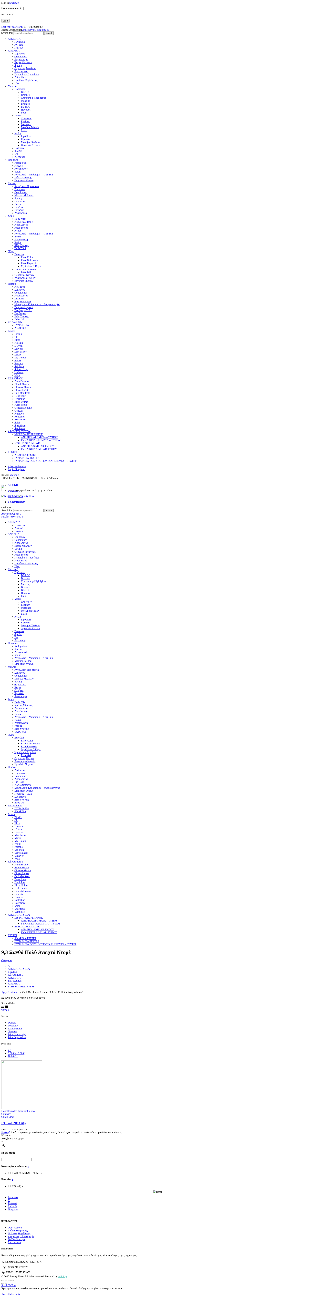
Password (7, 14)
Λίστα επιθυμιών (17, 466)
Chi (16, 336)
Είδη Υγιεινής (21, 245)
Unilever (18, 372)
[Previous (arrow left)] (2, 1283)
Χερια (17, 230)
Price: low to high (17, 1034)
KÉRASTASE (15, 378)
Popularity (13, 1025)
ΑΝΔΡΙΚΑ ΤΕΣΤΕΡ (25, 455)
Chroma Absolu (22, 387)
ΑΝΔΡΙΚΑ (14, 50)
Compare (6, 1114)
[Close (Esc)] (2, 1280)
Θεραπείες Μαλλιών (25, 68)
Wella (17, 375)
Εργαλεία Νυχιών (23, 280)
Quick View (7, 1116)
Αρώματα (19, 286)
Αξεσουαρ (19, 156)
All (9, 965)
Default (12, 1022)
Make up (25, 100)
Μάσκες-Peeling (23, 177)
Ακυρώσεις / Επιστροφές (21, 1236)
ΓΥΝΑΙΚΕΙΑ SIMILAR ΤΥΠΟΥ (39, 449)
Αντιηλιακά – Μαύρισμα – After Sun (33, 174)
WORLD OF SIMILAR (27, 443)
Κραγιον (25, 139)
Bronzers (25, 94)
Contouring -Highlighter (33, 97)
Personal (18, 363)
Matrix (17, 354)
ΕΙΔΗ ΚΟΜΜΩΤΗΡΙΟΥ (21, 986)
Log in (5, 21)
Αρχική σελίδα (9, 992)
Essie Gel (26, 272)
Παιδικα (12, 283)
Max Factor (20, 351)
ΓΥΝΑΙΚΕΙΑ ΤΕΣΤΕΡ (26, 457)
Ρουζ (23, 112)
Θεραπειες (19, 201)
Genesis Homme (23, 407)
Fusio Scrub (20, 404)
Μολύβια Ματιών (30, 127)
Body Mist (19, 218)
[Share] (6, 1280)
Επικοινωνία (14, 1242)
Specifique (19, 425)
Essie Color (27, 257)
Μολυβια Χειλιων (30, 142)
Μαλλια (12, 183)
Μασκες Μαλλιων (23, 195)
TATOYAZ (20, 248)
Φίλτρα (5, 1009)
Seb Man (19, 366)
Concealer (26, 118)
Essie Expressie (29, 263)
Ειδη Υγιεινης (21, 316)
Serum (17, 171)
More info (14, 1294)
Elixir (17, 339)
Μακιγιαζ (13, 86)
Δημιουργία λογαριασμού (35, 29)
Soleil (17, 422)
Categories (6, 960)
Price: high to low (17, 1037)
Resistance (19, 419)
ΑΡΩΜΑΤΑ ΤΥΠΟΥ (19, 431)
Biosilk (18, 334)
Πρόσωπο (19, 89)
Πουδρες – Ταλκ (23, 310)
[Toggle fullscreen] (9, 1280)
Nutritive (19, 413)
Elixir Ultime (21, 401)
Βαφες (17, 204)
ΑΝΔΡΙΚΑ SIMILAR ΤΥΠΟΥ (37, 446)
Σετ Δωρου (20, 313)
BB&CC (25, 92)
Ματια (17, 115)
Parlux (17, 360)
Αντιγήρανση (21, 168)
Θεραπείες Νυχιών (24, 275)
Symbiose (19, 428)
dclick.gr (62, 1276)
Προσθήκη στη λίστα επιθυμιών (18, 1111)
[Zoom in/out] (12, 1280)
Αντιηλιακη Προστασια (26, 186)
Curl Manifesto (22, 393)
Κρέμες (18, 165)
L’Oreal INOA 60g (13, 1123)
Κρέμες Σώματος (23, 221)
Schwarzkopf (21, 369)
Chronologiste (21, 390)
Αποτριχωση (21, 239)
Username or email (12, 8)
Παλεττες (19, 148)
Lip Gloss (26, 136)
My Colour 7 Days (31, 266)
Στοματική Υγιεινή (23, 180)
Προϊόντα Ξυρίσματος (26, 80)
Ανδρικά (18, 44)
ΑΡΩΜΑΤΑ (14, 38)
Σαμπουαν (19, 53)
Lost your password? (12, 26)
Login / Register (16, 469)
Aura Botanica (22, 381)
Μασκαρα (26, 124)
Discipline (19, 398)
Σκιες (24, 130)
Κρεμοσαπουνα (22, 301)
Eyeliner (25, 121)
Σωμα (11, 215)
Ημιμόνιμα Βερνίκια (25, 269)
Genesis (18, 410)
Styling (18, 65)
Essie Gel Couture (30, 260)
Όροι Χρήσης (15, 1227)
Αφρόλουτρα (21, 59)
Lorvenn (18, 348)
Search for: (7, 32)
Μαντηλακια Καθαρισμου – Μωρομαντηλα (37, 304)
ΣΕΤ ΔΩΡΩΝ (15, 322)
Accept (5, 1294)
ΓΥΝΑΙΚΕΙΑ (21, 325)
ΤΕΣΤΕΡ (12, 452)
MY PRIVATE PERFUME (28, 434)
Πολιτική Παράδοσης (19, 1233)
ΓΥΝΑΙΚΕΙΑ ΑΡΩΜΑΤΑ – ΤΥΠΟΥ (41, 440)
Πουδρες (25, 109)
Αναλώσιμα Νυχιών (24, 277)
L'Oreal (17, 1186)
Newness (12, 1031)
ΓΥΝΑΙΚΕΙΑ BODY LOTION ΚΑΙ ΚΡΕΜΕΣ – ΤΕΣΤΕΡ (45, 460)
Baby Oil (19, 319)
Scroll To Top (8, 1285)
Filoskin (18, 342)
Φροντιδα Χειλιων (30, 145)
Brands (11, 331)
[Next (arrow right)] (6, 1283)
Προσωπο (13, 159)
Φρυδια (18, 151)
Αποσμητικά (21, 71)
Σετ (16, 153)
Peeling (18, 242)
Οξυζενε (18, 207)
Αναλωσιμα (20, 213)
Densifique (20, 396)
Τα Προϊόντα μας (17, 1239)
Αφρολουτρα (21, 224)
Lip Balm (19, 298)
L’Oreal (18, 345)
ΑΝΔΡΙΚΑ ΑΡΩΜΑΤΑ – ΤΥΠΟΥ (39, 437)
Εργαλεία (19, 210)
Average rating (15, 1028)
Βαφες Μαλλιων (23, 62)
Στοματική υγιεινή (23, 307)
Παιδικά (18, 47)
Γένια (17, 83)
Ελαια (17, 236)
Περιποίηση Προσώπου (26, 74)
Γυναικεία (19, 41)
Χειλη (17, 133)
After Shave (20, 77)
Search (49, 33)
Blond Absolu (21, 384)
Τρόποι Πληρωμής (18, 1230)
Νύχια (11, 251)
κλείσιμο (14, 2)
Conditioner (20, 56)
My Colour (20, 357)
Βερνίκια (19, 254)
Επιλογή (5, 1132)
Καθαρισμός (20, 162)
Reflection (19, 416)
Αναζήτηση (7, 1138)
